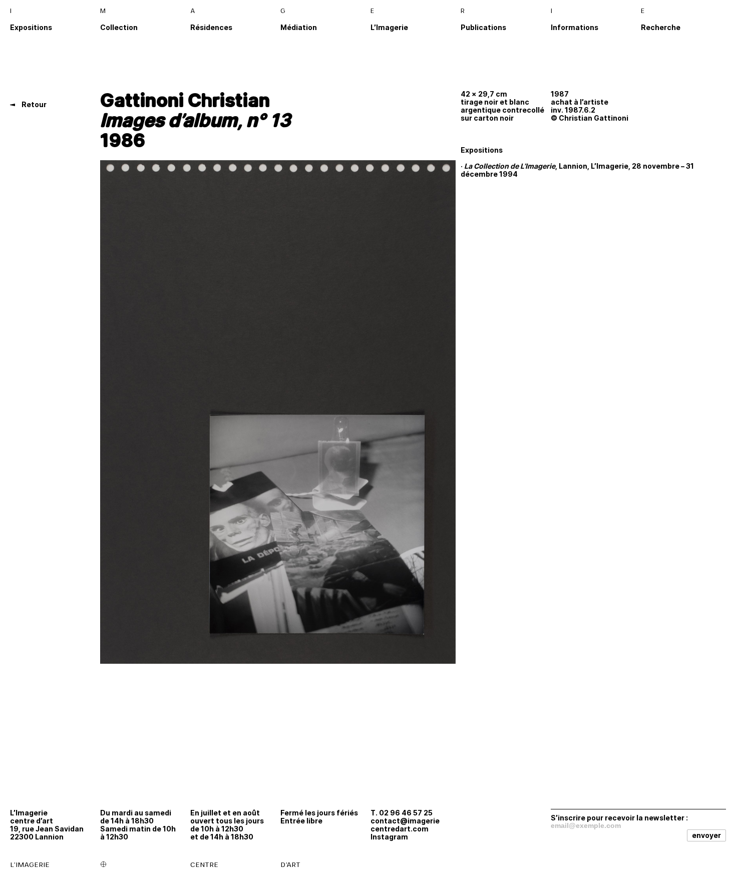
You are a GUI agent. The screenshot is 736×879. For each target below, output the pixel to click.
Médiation (298, 27)
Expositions (31, 27)
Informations (574, 27)
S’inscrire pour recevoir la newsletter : (619, 817)
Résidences (211, 27)
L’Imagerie (389, 27)
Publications (483, 27)
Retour (33, 104)
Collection (119, 27)
